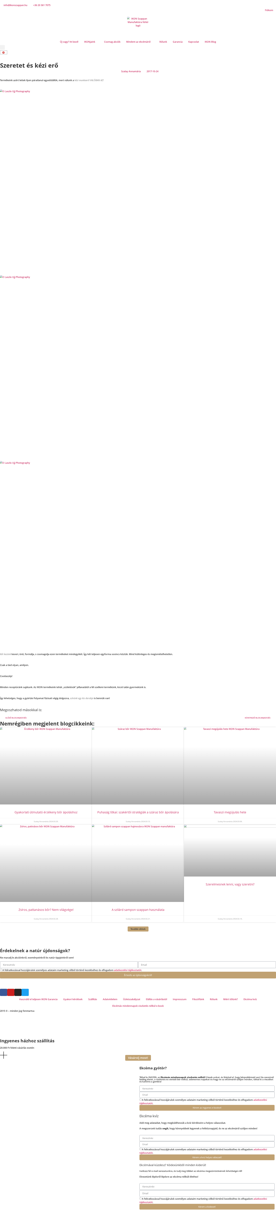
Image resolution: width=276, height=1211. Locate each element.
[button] (2, 47)
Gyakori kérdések (73, 999)
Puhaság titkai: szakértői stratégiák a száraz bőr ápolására (138, 812)
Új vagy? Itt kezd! (69, 41)
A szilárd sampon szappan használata (138, 910)
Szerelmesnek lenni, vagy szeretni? (230, 884)
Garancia (178, 41)
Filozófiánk (198, 999)
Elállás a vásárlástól (156, 999)
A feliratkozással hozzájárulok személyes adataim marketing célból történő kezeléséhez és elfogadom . (72, 970)
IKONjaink (89, 41)
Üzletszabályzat (131, 999)
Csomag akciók (112, 41)
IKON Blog (210, 41)
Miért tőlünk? (230, 999)
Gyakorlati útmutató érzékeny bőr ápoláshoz (46, 812)
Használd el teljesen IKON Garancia (38, 999)
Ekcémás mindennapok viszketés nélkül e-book (138, 1005)
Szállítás (92, 999)
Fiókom (269, 10)
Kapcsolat (193, 41)
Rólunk (163, 41)
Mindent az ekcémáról (138, 41)
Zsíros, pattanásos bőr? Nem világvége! (46, 910)
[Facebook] (3, 992)
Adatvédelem (110, 999)
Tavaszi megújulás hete (230, 812)
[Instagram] (18, 992)
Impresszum (179, 999)
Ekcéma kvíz (250, 999)
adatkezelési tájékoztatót (127, 970)
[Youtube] (10, 992)
